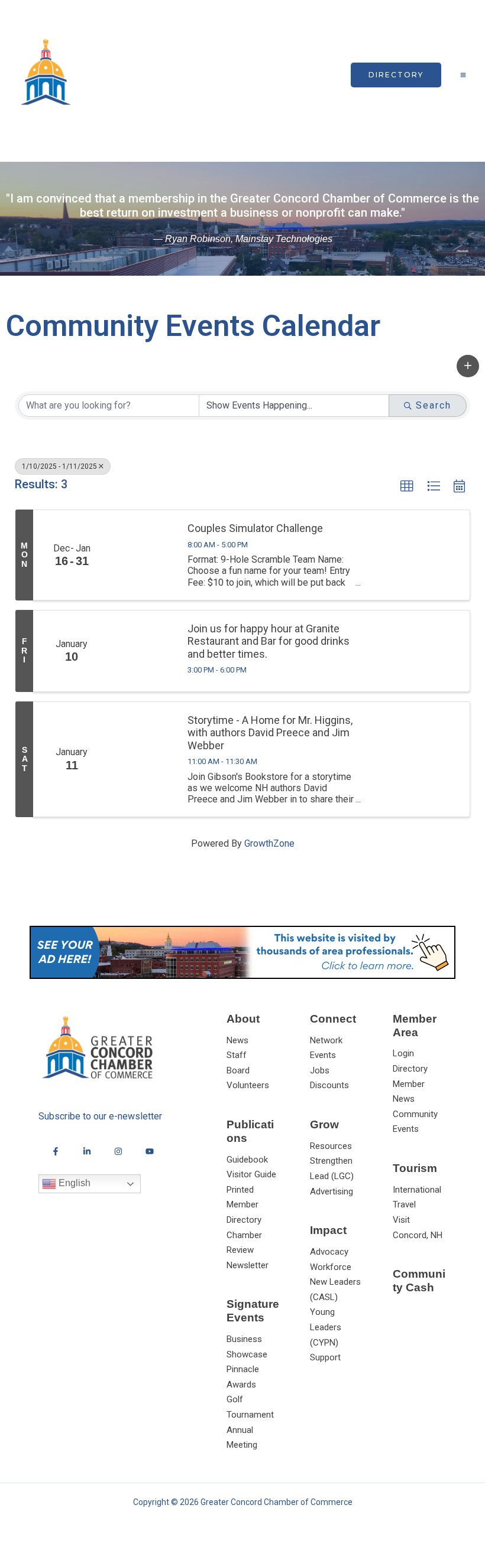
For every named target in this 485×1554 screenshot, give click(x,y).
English (73, 1183)
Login (403, 1053)
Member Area (414, 1026)
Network (326, 1040)
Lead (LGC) (332, 1176)
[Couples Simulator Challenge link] (143, 555)
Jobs (319, 1070)
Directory (410, 1068)
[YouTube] (149, 1151)
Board (238, 1070)
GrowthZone (269, 843)
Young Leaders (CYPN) (325, 1327)
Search (433, 405)
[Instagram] (118, 1151)
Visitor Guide (251, 1174)
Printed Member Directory (244, 1204)
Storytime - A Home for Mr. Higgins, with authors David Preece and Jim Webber (270, 733)
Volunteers (248, 1085)
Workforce (330, 1267)
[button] (396, 75)
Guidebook (247, 1159)
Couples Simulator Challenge (255, 528)
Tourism (415, 1168)
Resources (331, 1146)
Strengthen (331, 1160)
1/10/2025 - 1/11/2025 (59, 466)
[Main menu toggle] (463, 75)
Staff (237, 1055)
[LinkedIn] (87, 1151)
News (237, 1040)
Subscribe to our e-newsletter (100, 1116)
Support (325, 1357)
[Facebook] (55, 1151)
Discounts (329, 1085)
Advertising (331, 1191)
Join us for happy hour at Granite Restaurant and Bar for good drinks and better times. (268, 641)
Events (323, 1055)
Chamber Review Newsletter (248, 1250)
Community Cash (419, 1281)
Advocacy (329, 1251)
